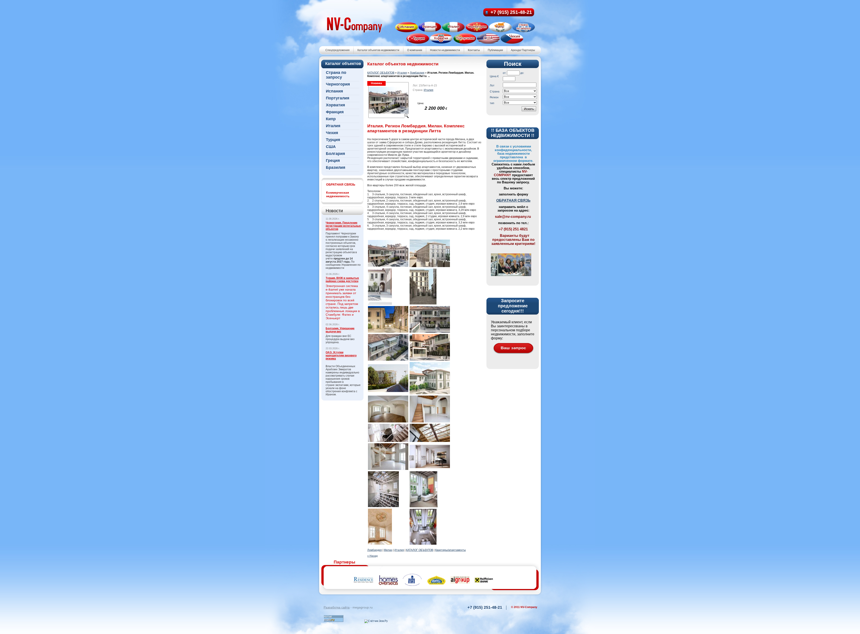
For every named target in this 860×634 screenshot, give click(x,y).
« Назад (372, 555)
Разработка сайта (337, 607)
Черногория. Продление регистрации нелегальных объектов (343, 226)
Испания (334, 91)
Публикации (495, 50)
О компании (414, 50)
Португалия (337, 98)
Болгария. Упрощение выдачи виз (340, 330)
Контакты (474, 50)
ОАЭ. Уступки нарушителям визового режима (341, 355)
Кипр (331, 119)
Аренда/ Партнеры (523, 50)
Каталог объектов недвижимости (378, 50)
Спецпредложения (337, 50)
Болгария (335, 153)
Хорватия (335, 105)
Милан (388, 550)
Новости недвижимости (445, 50)
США (331, 146)
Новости (334, 210)
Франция (335, 112)
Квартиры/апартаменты (450, 550)
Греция (333, 160)
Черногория (338, 84)
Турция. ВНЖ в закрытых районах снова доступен (342, 279)
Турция (333, 139)
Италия (333, 126)
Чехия (332, 133)
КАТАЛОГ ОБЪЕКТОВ (380, 72)
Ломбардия (417, 72)
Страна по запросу (336, 74)
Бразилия (335, 167)
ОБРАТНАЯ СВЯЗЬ (513, 200)
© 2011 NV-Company (524, 607)
